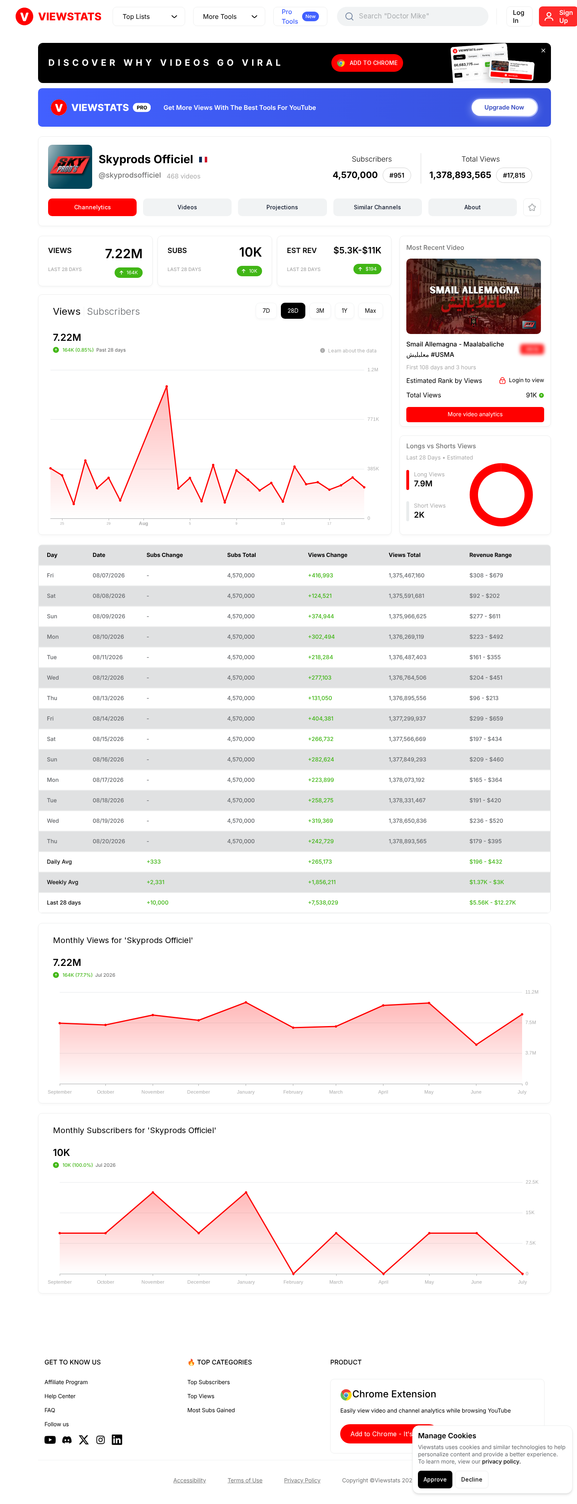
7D (266, 310)
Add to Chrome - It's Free (389, 1434)
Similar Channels (377, 207)
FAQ (49, 1410)
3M (320, 310)
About (472, 207)
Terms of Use (245, 1480)
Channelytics (92, 207)
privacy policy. (501, 1461)
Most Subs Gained (211, 1410)
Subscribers (113, 311)
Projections (282, 207)
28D (293, 310)
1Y (344, 310)
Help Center (59, 1396)
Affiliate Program (66, 1382)
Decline (471, 1479)
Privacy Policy (302, 1480)
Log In (519, 16)
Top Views (201, 1396)
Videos (187, 207)
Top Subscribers (209, 1382)
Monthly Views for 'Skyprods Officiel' (123, 939)
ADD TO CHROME (373, 62)
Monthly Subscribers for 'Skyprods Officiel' (134, 1129)
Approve (435, 1479)
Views (67, 311)
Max (370, 310)
